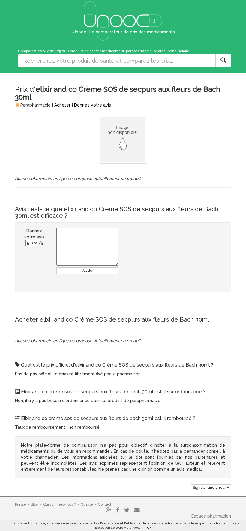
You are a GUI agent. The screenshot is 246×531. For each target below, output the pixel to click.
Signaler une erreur (210, 487)
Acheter (62, 105)
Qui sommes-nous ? (59, 504)
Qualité (87, 504)
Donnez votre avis (92, 105)
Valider (88, 270)
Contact (104, 504)
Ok (149, 527)
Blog (34, 504)
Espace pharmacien (211, 516)
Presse (20, 504)
